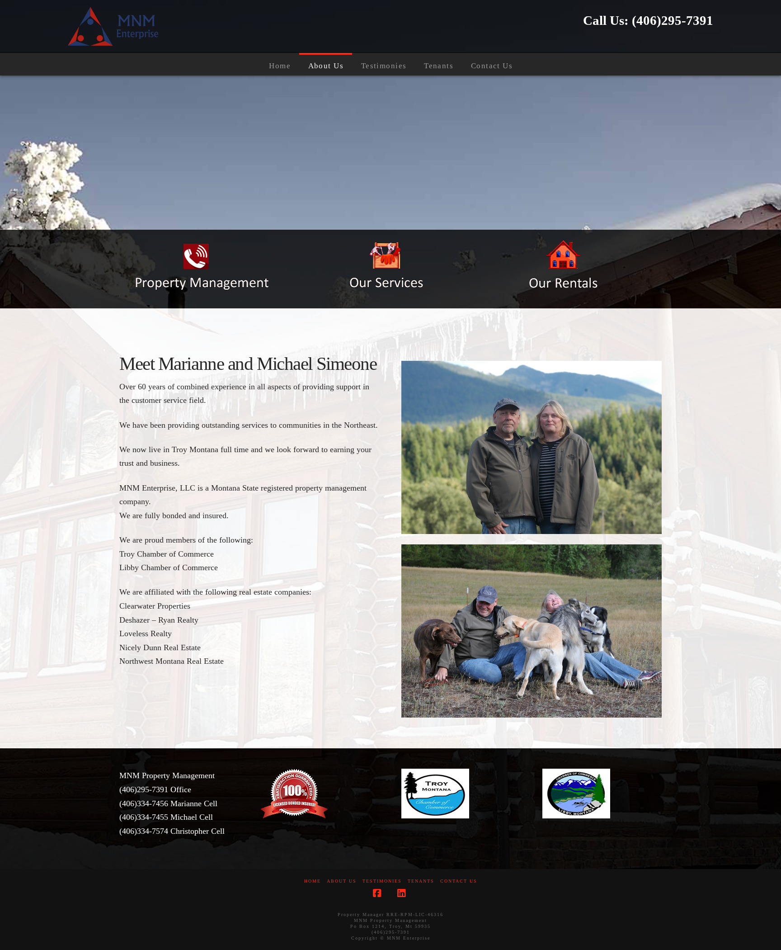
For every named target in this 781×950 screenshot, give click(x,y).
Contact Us (458, 881)
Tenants (421, 881)
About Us (342, 881)
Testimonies (382, 881)
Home (312, 881)
